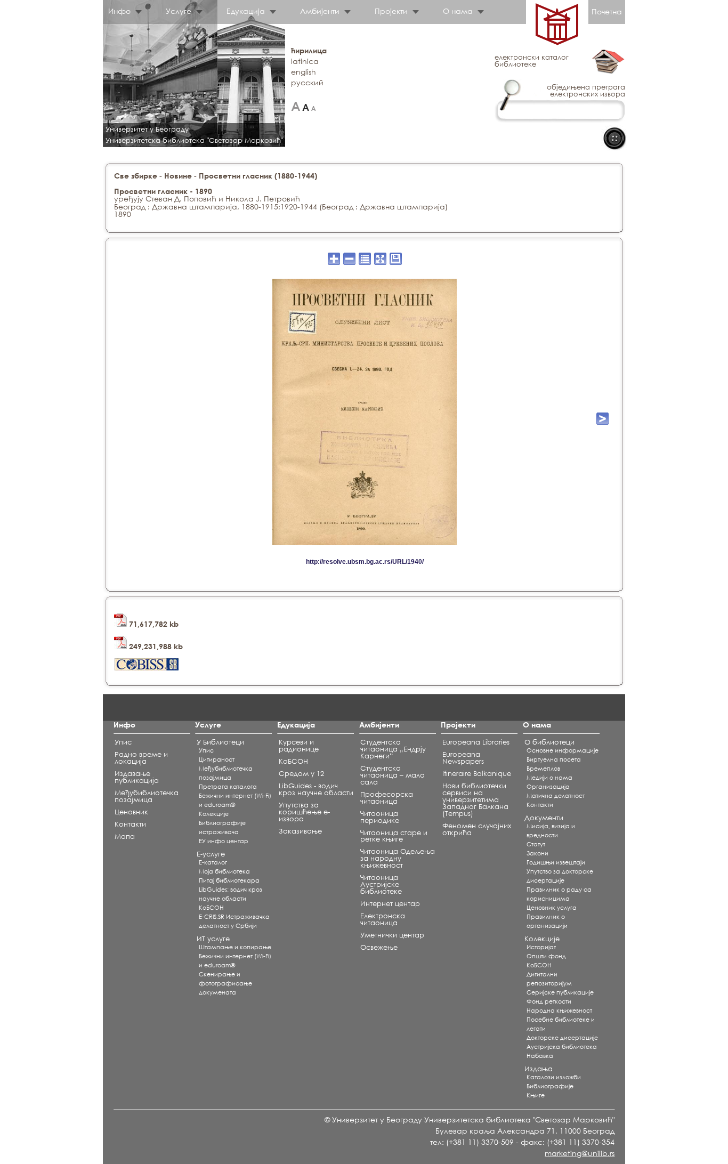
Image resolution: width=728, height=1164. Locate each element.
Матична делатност (556, 795)
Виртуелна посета (554, 759)
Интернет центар (390, 903)
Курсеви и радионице (299, 746)
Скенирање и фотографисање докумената (225, 983)
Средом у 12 (301, 773)
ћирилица (309, 50)
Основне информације (562, 750)
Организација (548, 786)
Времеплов (543, 768)
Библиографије (550, 1086)
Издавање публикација (137, 777)
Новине (178, 175)
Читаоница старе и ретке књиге (393, 836)
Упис (123, 742)
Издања (538, 1068)
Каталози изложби (554, 1077)
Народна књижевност (559, 1010)
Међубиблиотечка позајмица (147, 796)
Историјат (541, 947)
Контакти (130, 824)
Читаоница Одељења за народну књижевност (397, 858)
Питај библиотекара (229, 880)
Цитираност (216, 759)
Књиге (536, 1095)
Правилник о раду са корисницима (559, 894)
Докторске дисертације (562, 1037)
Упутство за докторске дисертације (560, 876)
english (303, 72)
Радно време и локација (141, 758)
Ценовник (131, 812)
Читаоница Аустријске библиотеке (381, 884)
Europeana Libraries (475, 742)
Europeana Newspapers (463, 758)
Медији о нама (549, 777)
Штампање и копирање (235, 947)
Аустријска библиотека (562, 1046)
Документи (543, 817)
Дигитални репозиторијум (549, 979)
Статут (536, 844)
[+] (295, 106)
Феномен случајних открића (476, 829)
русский (307, 82)
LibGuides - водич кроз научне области (316, 789)
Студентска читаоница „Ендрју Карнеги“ (393, 749)
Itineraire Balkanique (476, 773)
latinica (305, 61)
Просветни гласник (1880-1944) (258, 175)
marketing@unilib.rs (579, 1153)
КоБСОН (211, 907)
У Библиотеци (220, 742)
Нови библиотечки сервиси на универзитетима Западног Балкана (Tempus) (475, 799)
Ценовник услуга (552, 907)
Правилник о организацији (547, 921)
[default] (305, 106)
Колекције (542, 938)
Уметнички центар (392, 935)
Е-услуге (211, 854)
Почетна (607, 11)
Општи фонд (546, 956)
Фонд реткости (549, 1001)
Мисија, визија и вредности (551, 830)
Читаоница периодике (379, 817)
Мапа (125, 836)
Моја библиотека (224, 871)
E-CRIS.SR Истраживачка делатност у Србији (234, 921)
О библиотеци (549, 742)
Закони (537, 853)
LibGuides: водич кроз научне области (230, 894)
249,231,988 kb (155, 646)
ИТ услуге (213, 938)
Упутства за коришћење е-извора (304, 812)
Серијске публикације (560, 992)
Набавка (540, 1056)
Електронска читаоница (382, 919)
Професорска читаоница (386, 798)
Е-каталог (213, 862)
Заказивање (300, 831)
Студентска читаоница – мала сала (392, 775)
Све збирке (135, 175)
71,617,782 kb (153, 623)
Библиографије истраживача (222, 827)
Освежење (379, 947)
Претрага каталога (228, 786)
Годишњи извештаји (556, 862)
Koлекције (214, 814)
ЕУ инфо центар (223, 841)
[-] (313, 106)
